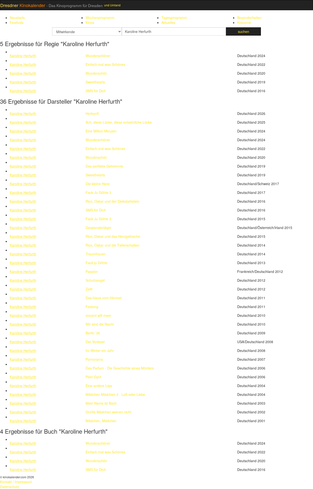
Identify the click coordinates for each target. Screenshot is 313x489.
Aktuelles (168, 22)
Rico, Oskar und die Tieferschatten (112, 245)
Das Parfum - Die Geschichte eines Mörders (120, 368)
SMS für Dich (96, 90)
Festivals (16, 22)
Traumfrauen (96, 253)
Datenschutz (9, 486)
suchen (243, 31)
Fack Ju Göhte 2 (98, 218)
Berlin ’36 (93, 332)
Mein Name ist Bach (101, 403)
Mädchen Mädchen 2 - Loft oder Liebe (115, 394)
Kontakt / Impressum (16, 481)
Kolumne (244, 22)
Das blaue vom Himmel (104, 297)
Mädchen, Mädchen (101, 420)
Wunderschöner (98, 55)
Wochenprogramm (100, 17)
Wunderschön (96, 73)
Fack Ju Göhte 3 (98, 192)
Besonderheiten (249, 17)
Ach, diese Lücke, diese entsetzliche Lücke (119, 122)
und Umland (112, 5)
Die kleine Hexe (98, 183)
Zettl (89, 289)
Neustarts (17, 17)
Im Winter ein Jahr (100, 350)
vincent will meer (98, 315)
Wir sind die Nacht (100, 324)
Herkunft (92, 113)
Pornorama (94, 359)
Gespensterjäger (99, 227)
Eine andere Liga (99, 385)
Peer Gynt (93, 376)
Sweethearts (95, 82)
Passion (92, 271)
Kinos (90, 22)
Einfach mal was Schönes (105, 64)
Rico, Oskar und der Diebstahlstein (112, 201)
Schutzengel (95, 280)
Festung (92, 306)
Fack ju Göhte (96, 262)
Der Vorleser (95, 341)
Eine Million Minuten (101, 131)
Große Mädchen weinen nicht (108, 411)
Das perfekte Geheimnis (104, 166)
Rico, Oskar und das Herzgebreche (113, 236)
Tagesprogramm (174, 17)
